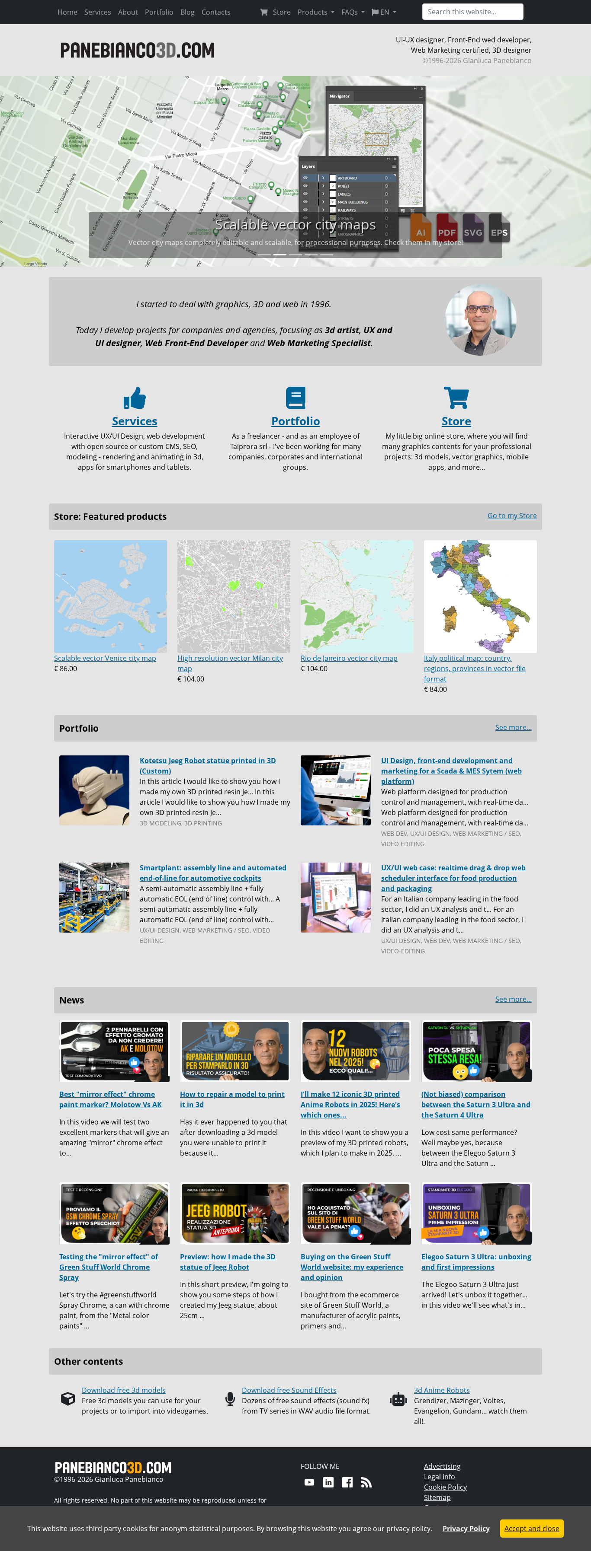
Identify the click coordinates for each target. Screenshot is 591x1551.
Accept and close (531, 1528)
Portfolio (159, 12)
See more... (513, 727)
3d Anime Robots (442, 1390)
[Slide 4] (326, 255)
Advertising (442, 1466)
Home (67, 12)
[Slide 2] (295, 255)
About (128, 12)
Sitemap (437, 1497)
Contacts (216, 12)
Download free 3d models (124, 1390)
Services (97, 12)
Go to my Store (512, 515)
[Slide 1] (279, 255)
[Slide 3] (311, 255)
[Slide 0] (264, 255)
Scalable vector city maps (295, 224)
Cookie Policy (445, 1487)
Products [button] (313, 12)
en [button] (385, 12)
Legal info (439, 1476)
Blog (187, 12)
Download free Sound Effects (289, 1390)
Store (279, 12)
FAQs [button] (350, 12)
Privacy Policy (466, 1528)
